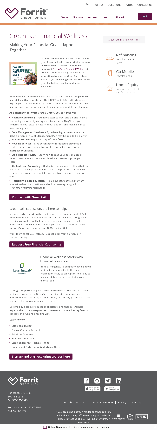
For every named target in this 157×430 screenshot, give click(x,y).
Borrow (78, 17)
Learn (106, 17)
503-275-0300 (23, 393)
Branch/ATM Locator (75, 402)
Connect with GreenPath (29, 197)
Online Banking (56, 427)
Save (64, 17)
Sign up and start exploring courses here (41, 356)
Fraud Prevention (103, 402)
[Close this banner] (154, 426)
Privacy (122, 402)
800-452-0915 (15, 396)
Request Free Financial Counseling (36, 244)
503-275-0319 (19, 400)
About (119, 17)
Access (93, 17)
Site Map (136, 402)
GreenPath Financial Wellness (69, 69)
